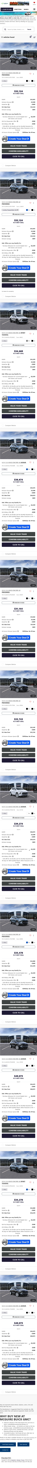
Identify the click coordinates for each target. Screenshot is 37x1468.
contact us (3, 1439)
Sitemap (18, 1460)
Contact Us (5, 1450)
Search (29, 29)
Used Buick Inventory (8, 1444)
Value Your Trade (18, 146)
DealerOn (13, 1460)
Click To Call (18, 156)
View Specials (23, 1444)
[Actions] (33, 73)
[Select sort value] (33, 37)
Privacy (22, 1460)
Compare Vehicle (10, 165)
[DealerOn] (6, 1458)
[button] (7, 9)
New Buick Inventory (29, 1437)
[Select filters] (30, 37)
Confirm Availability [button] (18, 151)
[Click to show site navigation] (34, 9)
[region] (18, 116)
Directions (17, 9)
